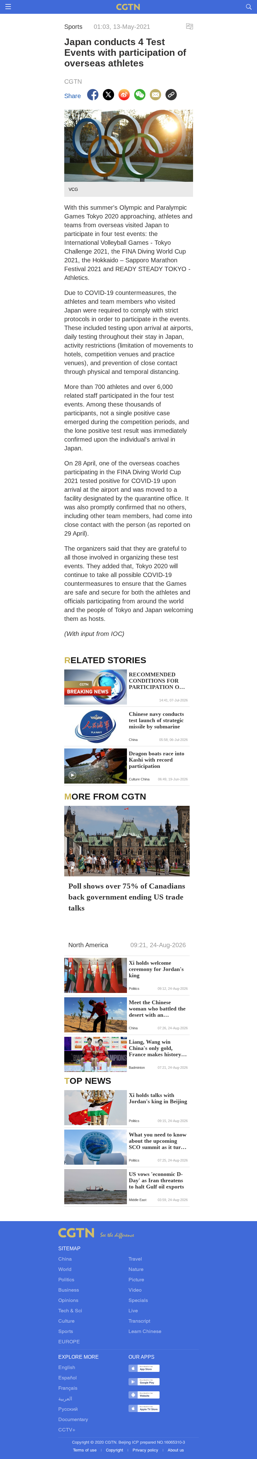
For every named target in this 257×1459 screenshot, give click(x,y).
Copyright (115, 1450)
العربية (65, 1399)
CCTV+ (66, 1430)
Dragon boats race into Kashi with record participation (156, 759)
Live (133, 1311)
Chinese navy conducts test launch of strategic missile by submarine (156, 720)
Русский (68, 1409)
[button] (72, 775)
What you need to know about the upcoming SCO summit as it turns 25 (157, 1140)
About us (176, 1450)
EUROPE (69, 1342)
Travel (135, 1259)
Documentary (73, 1420)
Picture (136, 1280)
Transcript (139, 1321)
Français (67, 1388)
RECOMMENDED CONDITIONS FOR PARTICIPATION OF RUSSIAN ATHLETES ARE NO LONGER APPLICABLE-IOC (157, 680)
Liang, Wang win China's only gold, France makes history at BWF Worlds (158, 1048)
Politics (66, 1280)
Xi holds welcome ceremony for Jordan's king (156, 969)
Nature (136, 1269)
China (65, 1259)
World (64, 1269)
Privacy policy (146, 1450)
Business (68, 1290)
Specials (138, 1301)
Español (67, 1378)
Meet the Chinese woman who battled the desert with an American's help (157, 1008)
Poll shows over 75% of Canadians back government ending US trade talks (126, 897)
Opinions (68, 1301)
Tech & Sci (70, 1311)
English (66, 1368)
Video (135, 1290)
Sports (65, 1332)
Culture (66, 1321)
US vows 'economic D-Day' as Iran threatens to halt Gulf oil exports (156, 1180)
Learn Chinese (144, 1332)
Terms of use (85, 1450)
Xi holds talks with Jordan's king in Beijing (158, 1098)
